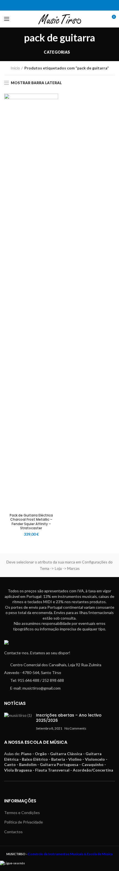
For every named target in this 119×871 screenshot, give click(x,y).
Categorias (57, 52)
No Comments (75, 728)
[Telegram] (63, 5)
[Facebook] (56, 5)
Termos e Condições (22, 812)
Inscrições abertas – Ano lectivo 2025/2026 (69, 717)
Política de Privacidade (23, 822)
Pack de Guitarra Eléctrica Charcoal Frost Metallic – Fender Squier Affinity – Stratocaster (31, 521)
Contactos (13, 831)
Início (15, 68)
